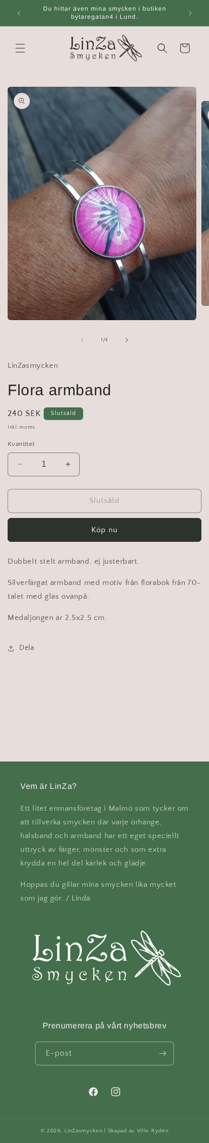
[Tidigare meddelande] (19, 13)
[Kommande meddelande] (190, 13)
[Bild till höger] (127, 340)
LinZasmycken (83, 1131)
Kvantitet (21, 443)
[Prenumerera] (162, 1053)
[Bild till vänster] (82, 340)
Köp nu (104, 530)
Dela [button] (26, 648)
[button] (20, 48)
